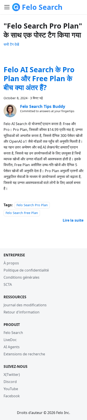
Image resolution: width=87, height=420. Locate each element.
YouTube (11, 388)
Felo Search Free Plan (22, 213)
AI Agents (12, 346)
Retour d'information (21, 312)
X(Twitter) (12, 374)
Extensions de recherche (24, 354)
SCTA (8, 284)
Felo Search (13, 332)
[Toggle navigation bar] (7, 7)
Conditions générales (21, 277)
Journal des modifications (25, 305)
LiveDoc (10, 339)
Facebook (12, 395)
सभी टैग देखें (11, 44)
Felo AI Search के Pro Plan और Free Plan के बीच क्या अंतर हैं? (39, 78)
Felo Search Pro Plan (32, 205)
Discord (10, 381)
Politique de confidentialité (26, 270)
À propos (11, 263)
